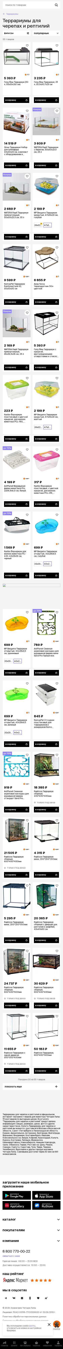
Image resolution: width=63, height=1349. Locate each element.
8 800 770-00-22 (16, 1251)
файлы (32, 1326)
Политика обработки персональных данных (24, 1316)
